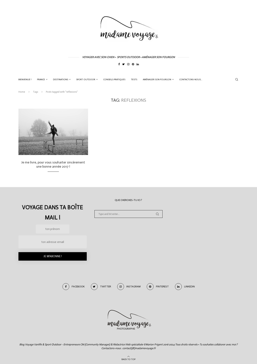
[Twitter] (123, 64)
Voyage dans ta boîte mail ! (52, 212)
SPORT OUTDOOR (85, 79)
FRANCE (41, 79)
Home (21, 91)
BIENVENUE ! (24, 79)
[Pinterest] (133, 64)
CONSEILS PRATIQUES (114, 79)
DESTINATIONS (60, 79)
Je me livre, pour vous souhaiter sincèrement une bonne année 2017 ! (53, 164)
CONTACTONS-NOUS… (190, 79)
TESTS (134, 79)
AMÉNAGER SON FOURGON (157, 79)
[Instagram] (128, 64)
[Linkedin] (138, 64)
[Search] (237, 79)
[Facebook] (119, 64)
